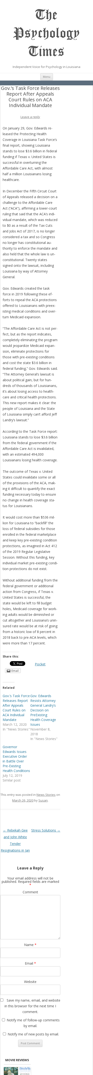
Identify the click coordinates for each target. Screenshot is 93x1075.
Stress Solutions (45, 830)
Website (30, 981)
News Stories (46, 794)
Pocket (40, 664)
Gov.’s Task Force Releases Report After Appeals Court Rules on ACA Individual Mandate (16, 708)
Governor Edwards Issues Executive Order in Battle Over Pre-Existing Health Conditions (16, 759)
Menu (46, 76)
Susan (43, 800)
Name (30, 944)
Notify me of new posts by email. (33, 1034)
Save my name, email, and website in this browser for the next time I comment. (32, 1006)
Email (30, 963)
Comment (30, 892)
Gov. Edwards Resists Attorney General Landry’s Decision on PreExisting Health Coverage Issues (43, 710)
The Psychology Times (46, 33)
